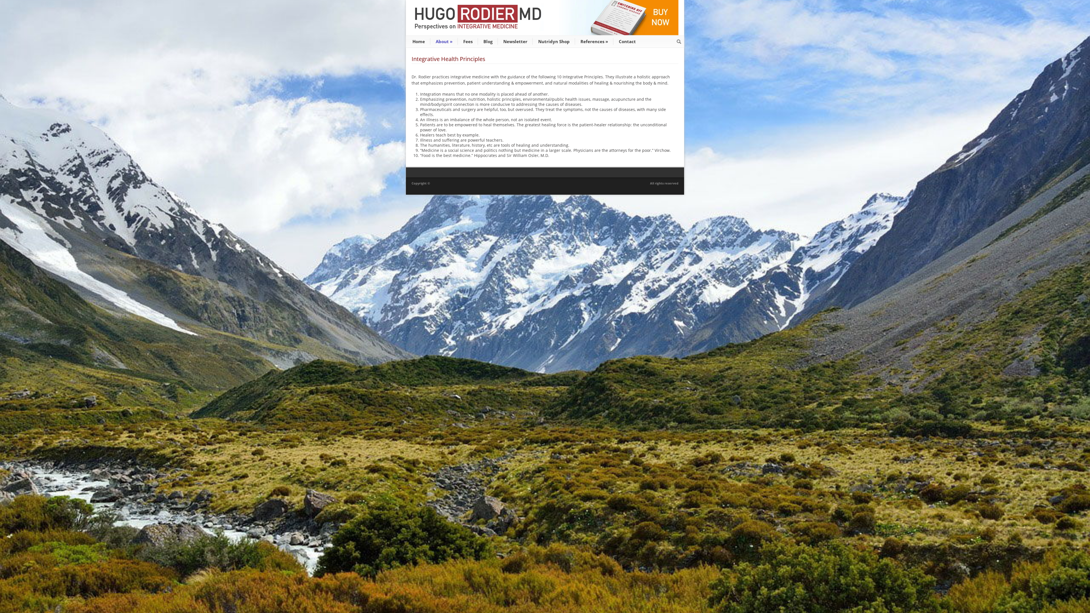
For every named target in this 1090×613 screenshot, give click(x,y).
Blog (487, 41)
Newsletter (515, 41)
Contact (627, 41)
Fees (468, 41)
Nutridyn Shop (554, 41)
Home (418, 41)
